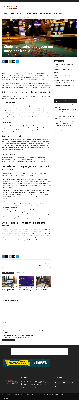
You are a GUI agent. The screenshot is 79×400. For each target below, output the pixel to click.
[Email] (13, 61)
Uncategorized (9, 17)
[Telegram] (17, 61)
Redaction (8, 54)
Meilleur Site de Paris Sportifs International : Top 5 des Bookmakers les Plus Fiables (26, 289)
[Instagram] (68, 1)
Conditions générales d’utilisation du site (10, 396)
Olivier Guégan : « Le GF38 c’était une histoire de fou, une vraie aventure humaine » (63, 71)
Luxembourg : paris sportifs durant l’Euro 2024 (12, 266)
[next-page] (5, 294)
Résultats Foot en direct (18, 394)
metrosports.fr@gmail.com (37, 387)
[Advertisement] (49, 7)
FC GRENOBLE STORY (45, 14)
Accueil (5, 14)
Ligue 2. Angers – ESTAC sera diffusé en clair (40, 266)
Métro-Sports (9, 394)
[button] (75, 14)
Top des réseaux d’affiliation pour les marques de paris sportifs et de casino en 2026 (8, 289)
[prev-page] (3, 294)
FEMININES (20, 14)
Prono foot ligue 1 (24, 396)
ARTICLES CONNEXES (8, 272)
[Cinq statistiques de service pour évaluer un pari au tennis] (43, 281)
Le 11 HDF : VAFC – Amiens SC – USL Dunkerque (39, 396)
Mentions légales (50, 394)
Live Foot (33, 394)
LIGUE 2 (12, 14)
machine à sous (26, 73)
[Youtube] (76, 1)
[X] (73, 1)
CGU (44, 394)
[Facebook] (66, 1)
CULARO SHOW (58, 14)
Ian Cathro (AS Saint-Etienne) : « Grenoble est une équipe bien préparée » (64, 81)
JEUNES (35, 14)
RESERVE (29, 14)
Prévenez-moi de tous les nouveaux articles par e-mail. (16, 337)
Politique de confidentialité (61, 394)
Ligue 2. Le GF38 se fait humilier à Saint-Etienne (64, 65)
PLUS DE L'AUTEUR (19, 272)
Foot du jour (39, 394)
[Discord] (63, 1)
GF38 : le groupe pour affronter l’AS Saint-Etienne (64, 76)
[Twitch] (71, 1)
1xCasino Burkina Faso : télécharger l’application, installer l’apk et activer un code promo (65, 116)
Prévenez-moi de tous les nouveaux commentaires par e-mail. (18, 335)
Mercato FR (27, 394)
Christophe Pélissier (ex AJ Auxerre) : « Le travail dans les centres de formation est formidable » (65, 128)
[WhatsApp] (10, 61)
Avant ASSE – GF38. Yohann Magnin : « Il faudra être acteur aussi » (64, 86)
